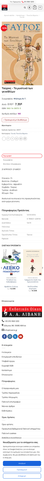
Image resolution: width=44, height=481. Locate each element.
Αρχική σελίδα (9, 15)
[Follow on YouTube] (20, 336)
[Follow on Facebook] (4, 336)
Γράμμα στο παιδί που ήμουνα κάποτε (33, 281)
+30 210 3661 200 (11, 321)
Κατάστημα (20, 15)
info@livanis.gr (10, 330)
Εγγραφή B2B (7, 365)
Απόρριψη (22, 476)
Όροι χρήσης (7, 424)
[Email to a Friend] (17, 139)
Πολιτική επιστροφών (11, 401)
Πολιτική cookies (9, 433)
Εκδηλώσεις (7, 410)
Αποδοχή (22, 463)
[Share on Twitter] (12, 139)
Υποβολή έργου (8, 361)
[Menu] (40, 7)
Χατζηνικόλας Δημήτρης (33, 288)
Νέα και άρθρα (8, 406)
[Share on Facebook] (8, 139)
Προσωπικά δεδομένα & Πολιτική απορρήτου (21, 428)
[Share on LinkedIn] (25, 139)
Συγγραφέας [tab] (8, 160)
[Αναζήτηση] (25, 7)
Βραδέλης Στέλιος (11, 287)
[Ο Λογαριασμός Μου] (29, 7)
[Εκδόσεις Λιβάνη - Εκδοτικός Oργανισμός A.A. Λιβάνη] (10, 7)
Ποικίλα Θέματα (32, 15)
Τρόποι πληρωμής (10, 397)
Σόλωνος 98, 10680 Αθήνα (15, 325)
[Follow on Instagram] (9, 336)
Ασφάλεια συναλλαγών (11, 437)
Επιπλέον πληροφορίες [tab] (12, 164)
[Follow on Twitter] (15, 336)
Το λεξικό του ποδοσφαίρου (11, 281)
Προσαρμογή (22, 470)
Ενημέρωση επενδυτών (12, 356)
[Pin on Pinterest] (21, 139)
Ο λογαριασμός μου (10, 388)
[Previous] (1, 272)
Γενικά (22, 17)
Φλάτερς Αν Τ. (20, 98)
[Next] (42, 272)
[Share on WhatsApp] (4, 139)
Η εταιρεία (6, 352)
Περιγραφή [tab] (7, 156)
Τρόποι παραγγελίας (11, 393)
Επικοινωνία (7, 374)
